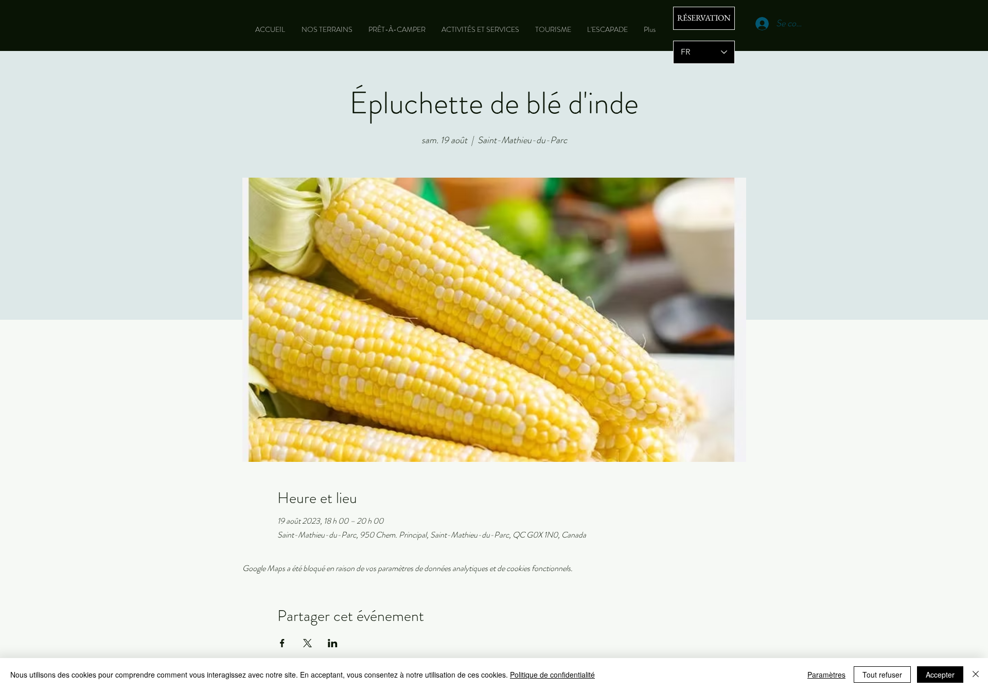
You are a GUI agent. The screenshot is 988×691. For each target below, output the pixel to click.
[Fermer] (975, 674)
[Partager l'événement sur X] (307, 643)
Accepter (940, 674)
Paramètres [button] (826, 674)
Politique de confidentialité (552, 674)
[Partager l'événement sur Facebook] (282, 643)
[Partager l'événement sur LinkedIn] (333, 643)
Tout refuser (882, 674)
